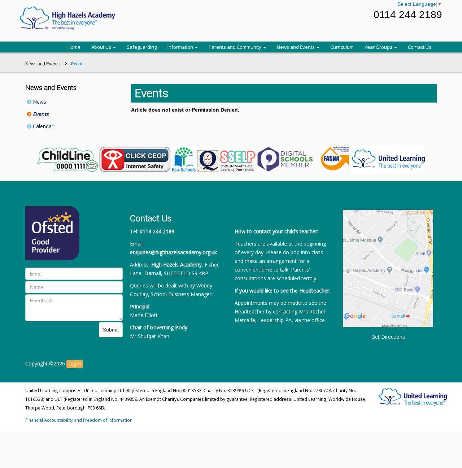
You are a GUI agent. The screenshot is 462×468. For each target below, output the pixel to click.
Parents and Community (235, 47)
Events (40, 113)
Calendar (42, 126)
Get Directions (388, 336)
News (38, 101)
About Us (101, 47)
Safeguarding (142, 47)
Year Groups (379, 47)
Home (73, 47)
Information (180, 47)
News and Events (296, 47)
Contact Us (419, 47)
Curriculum (342, 47)
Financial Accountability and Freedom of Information (78, 420)
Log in (75, 364)
